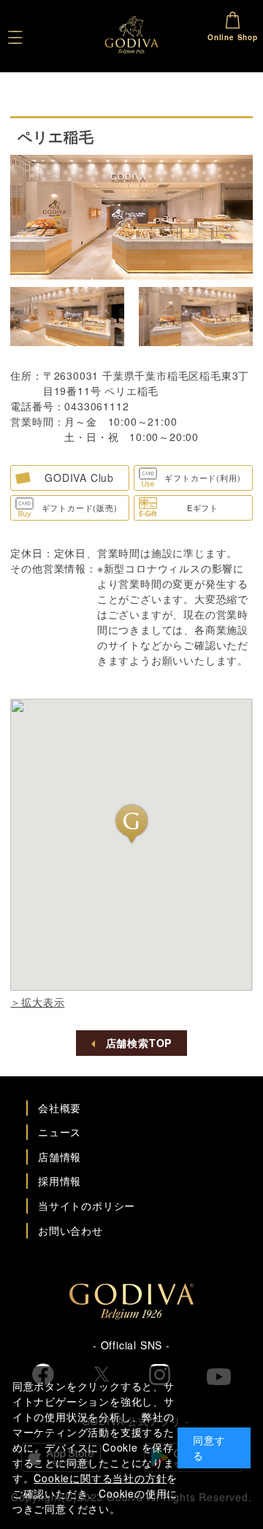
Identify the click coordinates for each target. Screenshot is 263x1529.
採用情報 (59, 1180)
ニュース (59, 1131)
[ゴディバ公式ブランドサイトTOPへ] (131, 1315)
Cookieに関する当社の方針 (100, 1478)
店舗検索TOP (139, 1042)
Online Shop (232, 37)
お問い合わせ (70, 1230)
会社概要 (59, 1107)
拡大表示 (42, 1002)
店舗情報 (59, 1156)
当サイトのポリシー (86, 1205)
